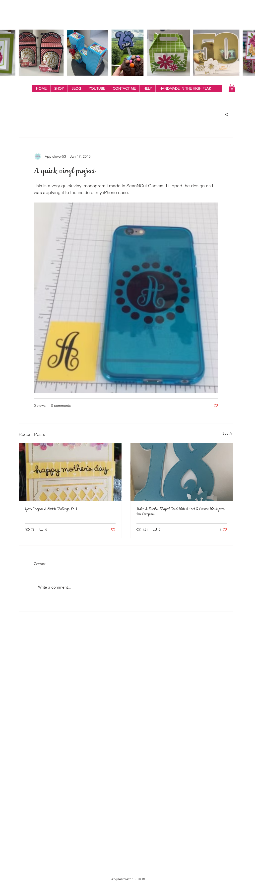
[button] (58, 88)
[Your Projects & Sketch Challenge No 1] (70, 472)
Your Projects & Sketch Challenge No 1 (51, 509)
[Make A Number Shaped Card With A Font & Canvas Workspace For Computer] (181, 472)
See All (227, 433)
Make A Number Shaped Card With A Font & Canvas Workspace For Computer (180, 512)
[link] (231, 88)
